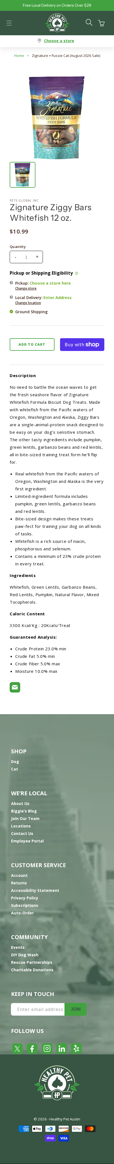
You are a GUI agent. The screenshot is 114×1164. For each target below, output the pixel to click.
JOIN (76, 1009)
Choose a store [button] (59, 40)
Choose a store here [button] (50, 283)
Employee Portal (27, 841)
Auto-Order (22, 913)
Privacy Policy (24, 898)
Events (18, 947)
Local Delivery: (43, 300)
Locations (21, 826)
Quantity (18, 246)
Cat (14, 769)
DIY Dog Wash (24, 955)
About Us (20, 803)
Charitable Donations (32, 970)
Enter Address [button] (57, 297)
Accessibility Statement (35, 890)
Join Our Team (25, 818)
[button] (9, 23)
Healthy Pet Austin (65, 1119)
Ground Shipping (31, 311)
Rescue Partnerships (31, 962)
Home (19, 55)
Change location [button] (28, 302)
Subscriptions (24, 905)
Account (19, 875)
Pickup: (43, 285)
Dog (15, 761)
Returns (19, 883)
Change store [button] (26, 288)
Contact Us (22, 833)
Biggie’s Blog (24, 811)
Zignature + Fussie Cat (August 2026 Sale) (66, 55)
